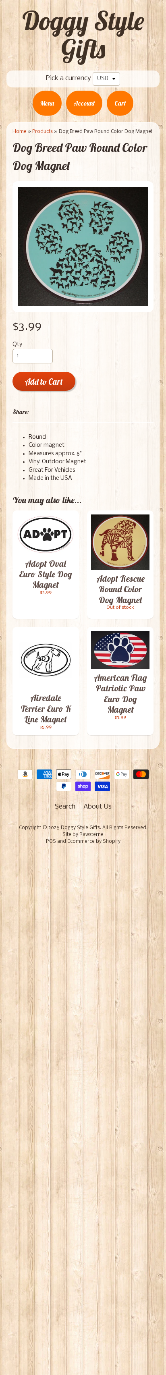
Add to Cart (44, 382)
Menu (47, 103)
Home (19, 131)
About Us (97, 807)
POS (51, 841)
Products (42, 131)
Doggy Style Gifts (83, 34)
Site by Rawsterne (83, 834)
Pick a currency (68, 78)
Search (65, 807)
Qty (17, 345)
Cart (120, 103)
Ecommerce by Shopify (93, 841)
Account (84, 103)
